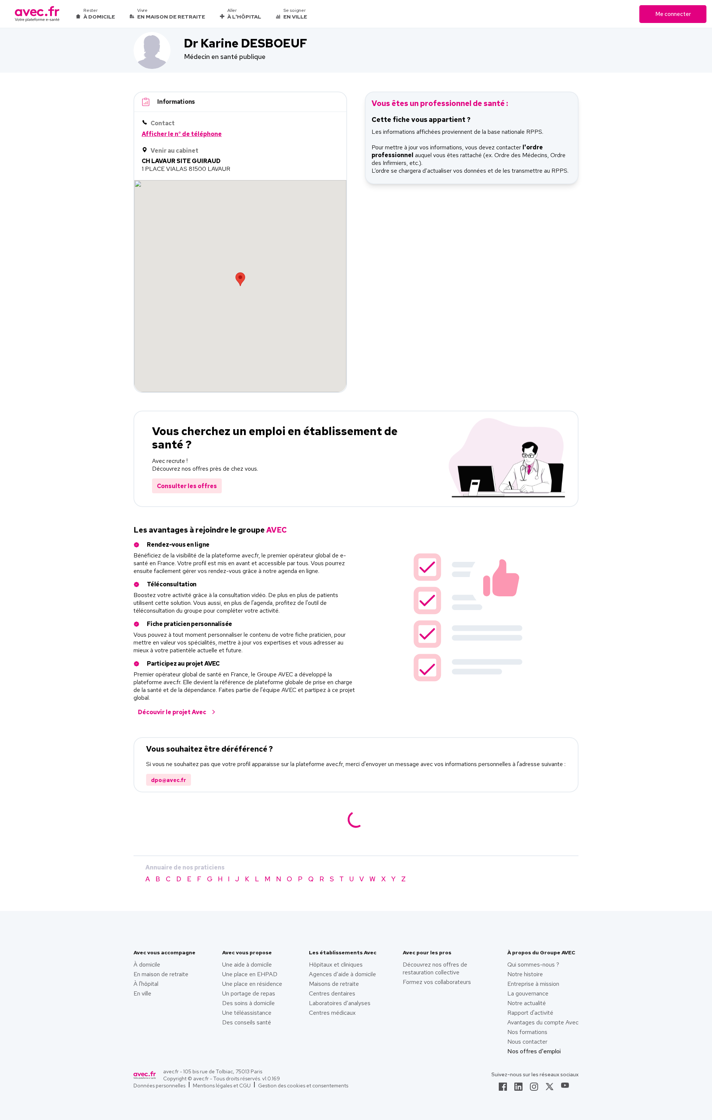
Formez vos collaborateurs (437, 982)
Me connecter (673, 14)
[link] (503, 1089)
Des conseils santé (246, 1022)
